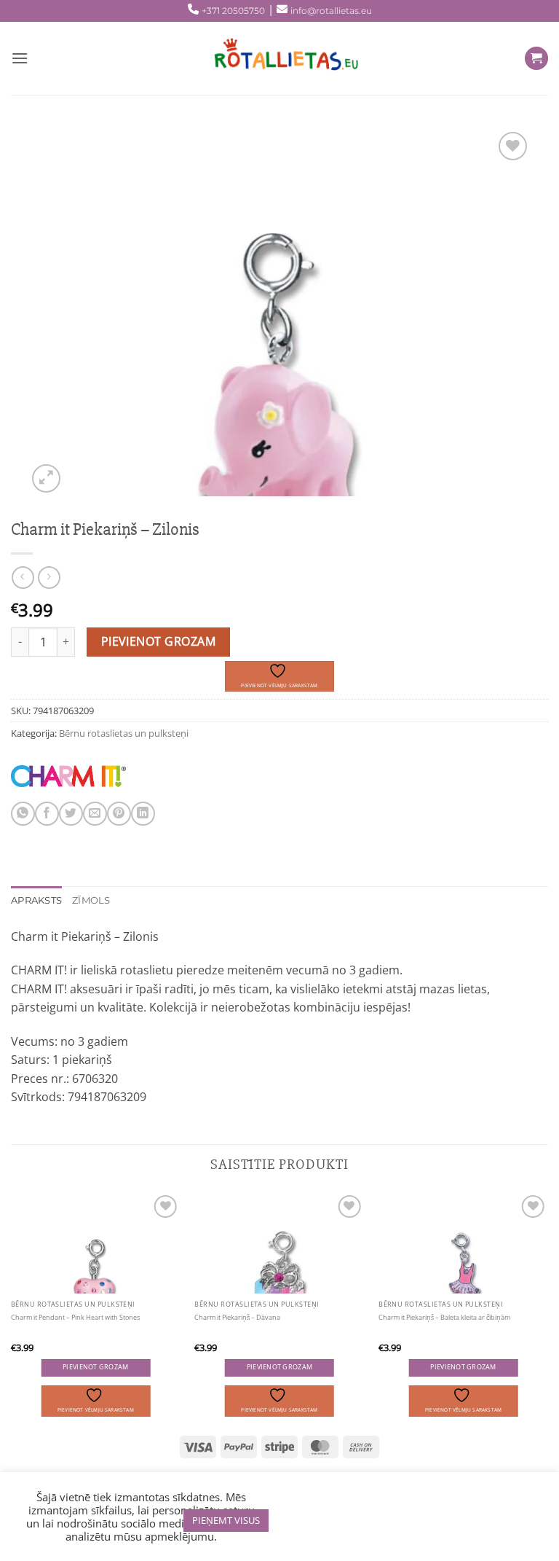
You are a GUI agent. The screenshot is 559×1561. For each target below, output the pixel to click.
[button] (46, 478)
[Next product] (23, 577)
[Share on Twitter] (71, 814)
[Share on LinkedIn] (143, 814)
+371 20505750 (233, 10)
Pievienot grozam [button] (95, 1367)
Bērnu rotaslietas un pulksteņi (124, 733)
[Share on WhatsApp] (23, 814)
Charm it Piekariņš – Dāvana (237, 1317)
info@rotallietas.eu (331, 10)
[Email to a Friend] (95, 814)
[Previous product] (49, 577)
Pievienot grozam (158, 641)
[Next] (547, 1305)
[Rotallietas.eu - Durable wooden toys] (279, 58)
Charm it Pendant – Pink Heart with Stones (75, 1317)
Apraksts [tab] (36, 900)
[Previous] (12, 1305)
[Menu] (19, 58)
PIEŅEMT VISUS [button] (226, 1520)
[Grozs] (536, 59)
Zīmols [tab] (91, 900)
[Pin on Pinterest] (119, 814)
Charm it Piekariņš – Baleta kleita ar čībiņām (444, 1317)
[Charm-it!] (68, 776)
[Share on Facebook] (47, 814)
